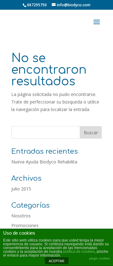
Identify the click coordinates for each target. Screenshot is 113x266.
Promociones (25, 225)
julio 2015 (21, 189)
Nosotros (21, 216)
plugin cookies (99, 258)
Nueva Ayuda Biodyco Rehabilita (44, 162)
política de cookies (79, 251)
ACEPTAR (56, 261)
